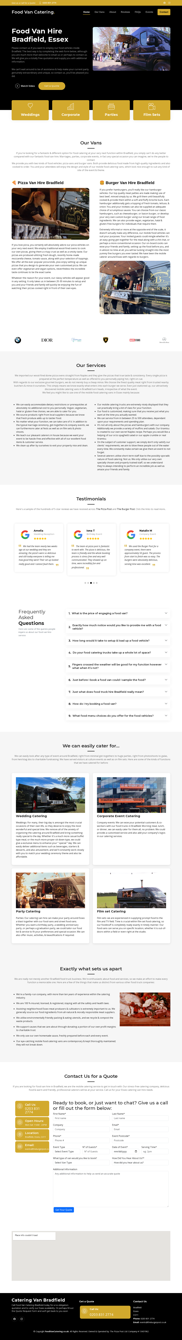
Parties (111, 115)
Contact (164, 12)
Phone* (57, 1136)
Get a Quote (51, 86)
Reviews (125, 12)
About (112, 12)
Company (58, 1124)
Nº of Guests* (89, 1147)
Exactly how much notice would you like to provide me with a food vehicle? (115, 627)
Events (149, 12)
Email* (115, 1124)
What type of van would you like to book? (75, 1158)
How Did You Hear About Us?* (128, 1158)
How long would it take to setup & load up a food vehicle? (109, 640)
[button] (85, 583)
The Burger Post (126, 509)
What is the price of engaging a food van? (98, 613)
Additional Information (65, 1169)
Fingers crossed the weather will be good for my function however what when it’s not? (115, 666)
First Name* (59, 1113)
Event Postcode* (121, 1136)
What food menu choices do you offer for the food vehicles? (111, 716)
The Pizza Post (104, 509)
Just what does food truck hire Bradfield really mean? (106, 692)
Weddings (30, 115)
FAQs (138, 12)
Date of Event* (120, 1147)
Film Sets (151, 115)
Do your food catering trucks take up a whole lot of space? (110, 652)
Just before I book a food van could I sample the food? (107, 680)
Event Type (59, 1147)
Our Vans (100, 12)
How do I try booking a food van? (92, 704)
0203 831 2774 (32, 1110)
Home (86, 12)
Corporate (71, 115)
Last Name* (118, 1113)
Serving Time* (149, 1147)
